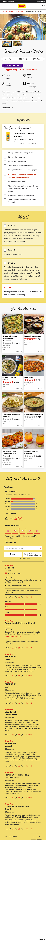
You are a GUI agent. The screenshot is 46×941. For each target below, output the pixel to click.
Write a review (31, 69)
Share (39, 59)
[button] (7, 107)
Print (25, 59)
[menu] (2, 6)
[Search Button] (43, 6)
